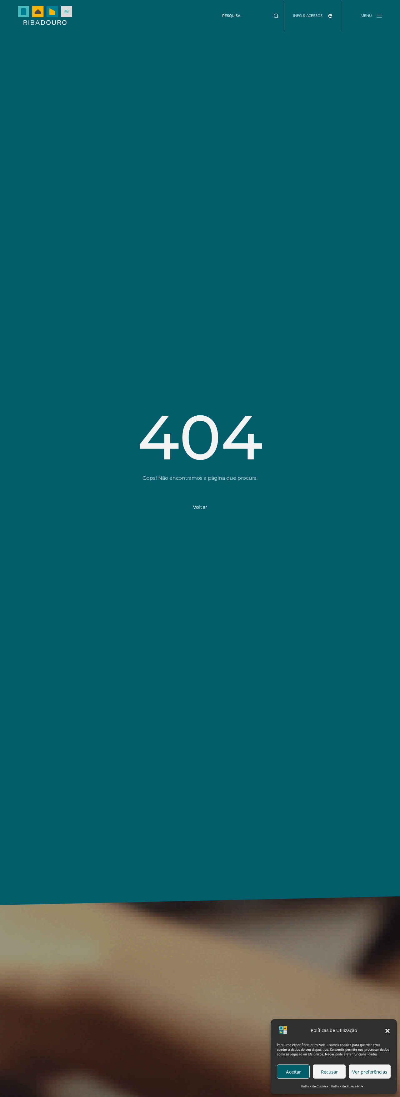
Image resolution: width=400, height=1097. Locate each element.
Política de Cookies (314, 1086)
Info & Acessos (308, 15)
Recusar (329, 1072)
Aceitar (293, 1072)
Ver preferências (369, 1072)
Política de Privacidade (347, 1086)
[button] (387, 1030)
